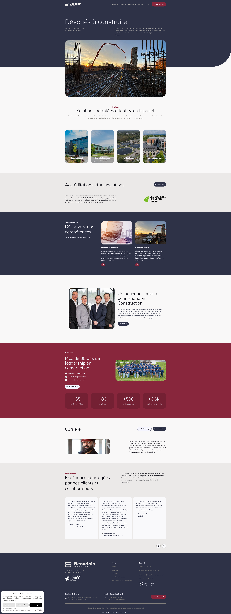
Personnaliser (22, 605)
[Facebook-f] (141, 584)
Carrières (140, 4)
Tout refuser (9, 605)
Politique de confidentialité (9, 608)
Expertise (131, 4)
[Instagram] (146, 584)
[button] (158, 546)
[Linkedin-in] (152, 584)
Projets (122, 4)
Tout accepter (35, 605)
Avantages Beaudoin (119, 577)
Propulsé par (39, 609)
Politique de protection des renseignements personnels (16, 610)
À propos (113, 4)
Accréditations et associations (122, 580)
